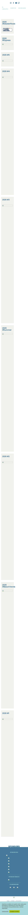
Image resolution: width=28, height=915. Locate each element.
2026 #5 (6, 55)
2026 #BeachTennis (8, 586)
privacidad (18, 901)
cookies (13, 901)
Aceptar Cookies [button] (14, 911)
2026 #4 (6, 71)
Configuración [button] (5, 911)
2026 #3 (5, 199)
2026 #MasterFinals (8, 23)
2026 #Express (6, 39)
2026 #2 (5, 456)
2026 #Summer (6, 329)
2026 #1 (5, 713)
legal (8, 901)
